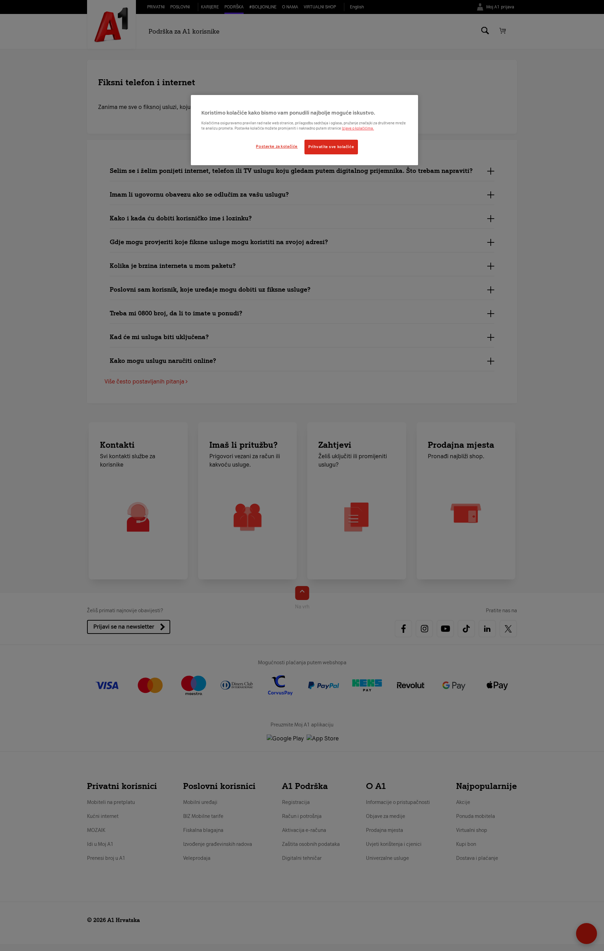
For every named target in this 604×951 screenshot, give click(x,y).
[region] (304, 130)
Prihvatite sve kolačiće (331, 146)
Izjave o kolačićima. (358, 128)
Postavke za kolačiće (276, 146)
